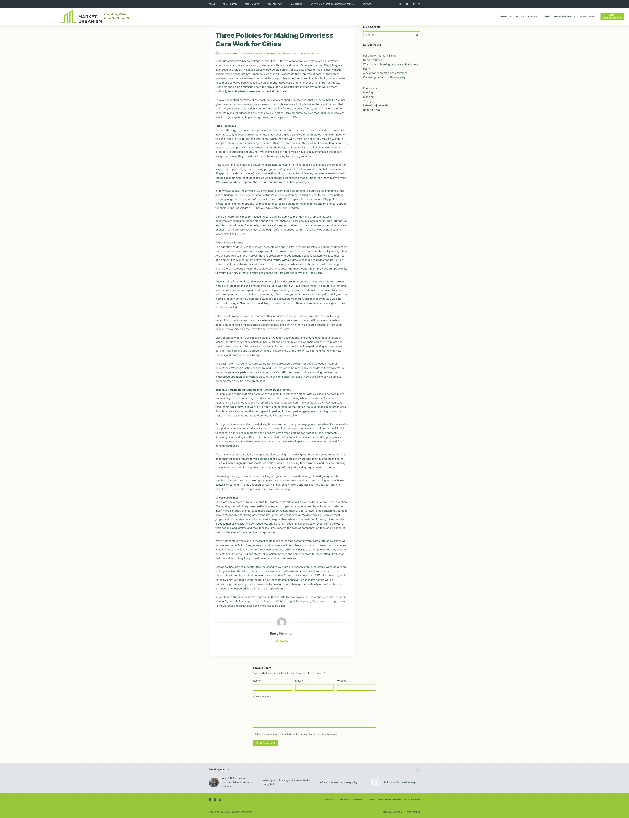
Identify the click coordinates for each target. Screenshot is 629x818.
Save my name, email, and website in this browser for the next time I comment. (297, 734)
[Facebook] (407, 4)
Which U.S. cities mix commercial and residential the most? (238, 782)
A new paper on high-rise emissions (385, 73)
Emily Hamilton (252, 4)
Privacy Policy (412, 811)
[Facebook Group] (413, 4)
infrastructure (273, 53)
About (212, 4)
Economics (505, 16)
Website (341, 680)
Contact (366, 4)
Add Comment (262, 696)
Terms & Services (391, 811)
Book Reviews (587, 16)
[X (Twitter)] (400, 4)
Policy (296, 53)
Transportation (310, 53)
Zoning (546, 16)
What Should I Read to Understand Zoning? (333, 4)
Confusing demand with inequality (384, 77)
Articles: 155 (281, 641)
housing (519, 16)
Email (299, 680)
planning (533, 16)
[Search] (419, 4)
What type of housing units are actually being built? (286, 782)
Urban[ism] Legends (565, 16)
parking (287, 53)
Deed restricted (372, 60)
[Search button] (417, 34)
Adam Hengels (230, 4)
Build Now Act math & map (380, 55)
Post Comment (265, 743)
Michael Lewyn (275, 4)
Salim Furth (297, 4)
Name (257, 680)
